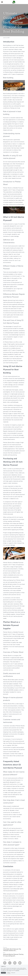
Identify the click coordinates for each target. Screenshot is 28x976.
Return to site (7, 959)
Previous (5, 947)
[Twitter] (9, 963)
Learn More (17, 970)
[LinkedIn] (14, 963)
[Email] (19, 963)
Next (4, 952)
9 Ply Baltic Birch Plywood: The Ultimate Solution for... (12, 949)
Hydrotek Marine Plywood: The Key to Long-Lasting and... (13, 955)
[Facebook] (4, 963)
